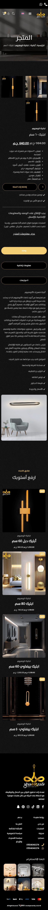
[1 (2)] (12, 87)
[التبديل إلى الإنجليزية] (22, 14)
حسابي (41, 838)
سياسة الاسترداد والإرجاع (15, 840)
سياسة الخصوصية (14, 833)
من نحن (41, 824)
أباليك (33, 45)
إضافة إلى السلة (20, 186)
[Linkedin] (38, 806)
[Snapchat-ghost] (18, 806)
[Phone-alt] (46, 4)
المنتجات (40, 828)
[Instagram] (28, 806)
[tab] (24, 250)
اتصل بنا (19, 824)
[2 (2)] (36, 111)
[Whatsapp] (41, 4)
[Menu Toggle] (30, 13)
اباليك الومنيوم (22, 45)
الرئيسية (41, 45)
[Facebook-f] (42, 806)
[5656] (36, 87)
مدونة (41, 833)
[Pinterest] (23, 806)
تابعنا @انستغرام (35, 859)
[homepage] (41, 13)
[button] (13, 13)
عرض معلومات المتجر (24, 234)
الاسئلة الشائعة (15, 828)
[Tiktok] (33, 806)
